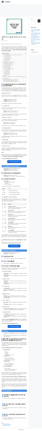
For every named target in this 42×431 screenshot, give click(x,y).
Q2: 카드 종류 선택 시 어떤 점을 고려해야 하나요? (11, 80)
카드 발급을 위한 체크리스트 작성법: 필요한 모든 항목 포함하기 (13, 54)
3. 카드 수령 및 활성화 (7, 67)
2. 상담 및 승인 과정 (7, 66)
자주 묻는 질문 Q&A (6, 78)
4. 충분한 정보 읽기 (8, 72)
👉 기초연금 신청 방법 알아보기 (14, 161)
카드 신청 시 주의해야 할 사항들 (8, 68)
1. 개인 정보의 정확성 (7, 69)
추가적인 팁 (4, 75)
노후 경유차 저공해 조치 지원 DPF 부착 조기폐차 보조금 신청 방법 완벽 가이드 (35, 34)
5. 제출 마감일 (7, 59)
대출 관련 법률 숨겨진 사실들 (6, 425)
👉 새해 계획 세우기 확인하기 (14, 326)
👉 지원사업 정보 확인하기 (14, 245)
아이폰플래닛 (7, 1)
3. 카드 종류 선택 (8, 71)
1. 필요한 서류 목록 (7, 55)
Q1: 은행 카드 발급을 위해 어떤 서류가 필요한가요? (11, 79)
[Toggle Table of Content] (25, 53)
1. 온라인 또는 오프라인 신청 (7, 65)
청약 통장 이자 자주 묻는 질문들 (7, 424)
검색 (31, 18)
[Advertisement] (21, 9)
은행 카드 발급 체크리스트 (6, 423)
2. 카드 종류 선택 (8, 56)
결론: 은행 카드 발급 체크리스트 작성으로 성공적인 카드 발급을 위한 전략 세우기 (15, 77)
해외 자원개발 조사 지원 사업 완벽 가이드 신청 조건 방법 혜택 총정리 (35, 39)
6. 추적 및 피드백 (8, 60)
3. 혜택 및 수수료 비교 (8, 57)
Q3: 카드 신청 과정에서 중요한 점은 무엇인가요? (11, 81)
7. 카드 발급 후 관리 (7, 74)
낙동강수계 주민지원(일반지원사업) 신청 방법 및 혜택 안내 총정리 (35, 30)
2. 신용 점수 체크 (8, 70)
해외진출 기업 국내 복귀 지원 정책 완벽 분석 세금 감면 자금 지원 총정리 (35, 43)
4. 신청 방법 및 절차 (8, 58)
